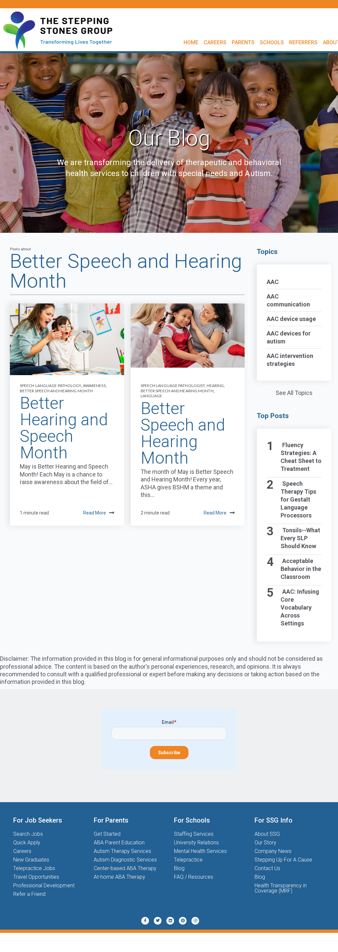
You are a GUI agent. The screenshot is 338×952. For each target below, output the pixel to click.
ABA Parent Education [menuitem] (119, 842)
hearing (215, 385)
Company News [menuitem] (272, 851)
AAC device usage (291, 318)
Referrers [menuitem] (303, 42)
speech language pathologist (173, 385)
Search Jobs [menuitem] (28, 834)
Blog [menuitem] (179, 868)
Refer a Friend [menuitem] (29, 894)
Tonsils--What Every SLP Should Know (301, 538)
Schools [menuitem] (272, 42)
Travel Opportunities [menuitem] (36, 877)
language (151, 395)
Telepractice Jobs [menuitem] (34, 868)
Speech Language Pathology (50, 385)
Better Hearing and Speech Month (64, 428)
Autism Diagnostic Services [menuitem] (125, 860)
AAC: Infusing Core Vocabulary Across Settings (300, 607)
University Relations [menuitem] (196, 842)
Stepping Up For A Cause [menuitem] (283, 860)
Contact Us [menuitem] (267, 868)
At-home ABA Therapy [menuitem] (119, 877)
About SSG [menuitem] (267, 834)
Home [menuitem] (191, 42)
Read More (94, 512)
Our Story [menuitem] (265, 842)
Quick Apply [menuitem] (26, 842)
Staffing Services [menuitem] (194, 834)
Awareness (94, 385)
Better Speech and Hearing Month (56, 390)
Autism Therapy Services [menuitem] (122, 851)
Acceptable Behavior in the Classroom (301, 568)
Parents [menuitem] (243, 42)
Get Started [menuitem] (107, 834)
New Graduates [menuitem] (31, 860)
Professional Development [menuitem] (44, 885)
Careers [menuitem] (215, 42)
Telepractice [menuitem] (188, 860)
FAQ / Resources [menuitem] (193, 877)
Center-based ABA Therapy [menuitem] (125, 868)
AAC (273, 281)
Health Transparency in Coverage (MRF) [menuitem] (280, 888)
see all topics (294, 392)
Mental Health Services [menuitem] (200, 851)
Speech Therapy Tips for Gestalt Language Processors (298, 499)
